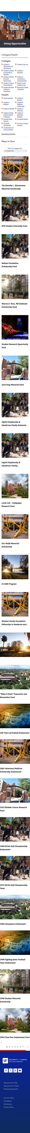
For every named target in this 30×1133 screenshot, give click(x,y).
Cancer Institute (8, 98)
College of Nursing (8, 108)
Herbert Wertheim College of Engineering (8, 89)
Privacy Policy (9, 1107)
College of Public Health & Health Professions (8, 115)
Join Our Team (9, 1098)
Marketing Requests (11, 1089)
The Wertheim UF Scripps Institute (8, 128)
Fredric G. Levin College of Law (21, 84)
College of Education (20, 71)
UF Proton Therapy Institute (22, 124)
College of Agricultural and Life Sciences (8, 66)
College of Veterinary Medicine (20, 115)
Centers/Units (8, 134)
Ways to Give (8, 141)
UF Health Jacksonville (7, 124)
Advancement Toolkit (11, 1086)
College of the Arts (22, 64)
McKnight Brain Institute (7, 120)
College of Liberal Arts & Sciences (8, 84)
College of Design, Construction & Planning (8, 72)
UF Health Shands (22, 119)
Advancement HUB (10, 1083)
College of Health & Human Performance (8, 79)
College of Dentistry (20, 99)
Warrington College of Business (22, 88)
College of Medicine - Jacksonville (20, 104)
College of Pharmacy (20, 109)
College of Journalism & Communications (22, 79)
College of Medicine (6, 103)
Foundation (8, 1101)
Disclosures (8, 1104)
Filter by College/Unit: (15, 148)
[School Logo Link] (14, 1061)
